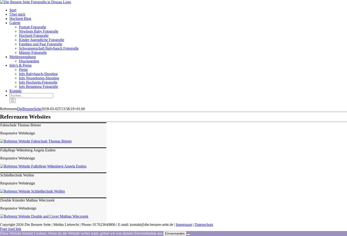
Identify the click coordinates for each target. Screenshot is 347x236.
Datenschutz (204, 225)
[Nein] (188, 234)
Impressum (184, 225)
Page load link (10, 229)
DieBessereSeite (29, 109)
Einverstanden (175, 233)
